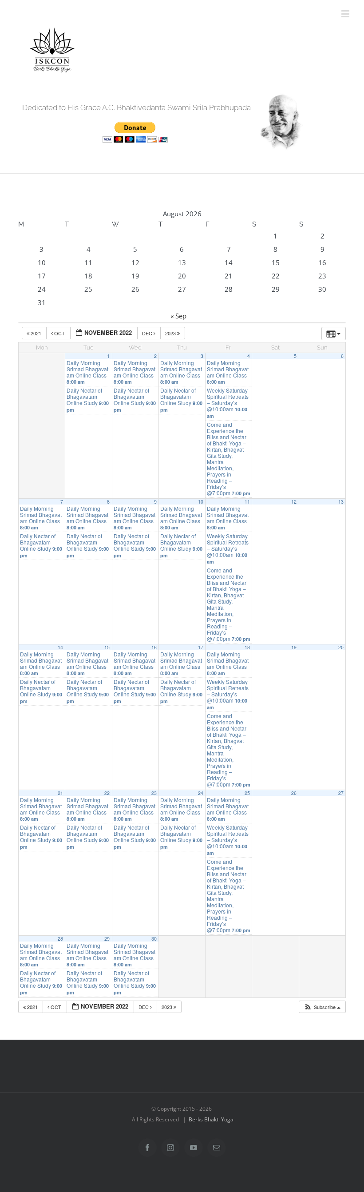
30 (154, 938)
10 (200, 501)
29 (107, 938)
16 (154, 647)
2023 (171, 333)
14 (60, 647)
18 (247, 647)
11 (247, 501)
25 (247, 793)
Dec (148, 333)
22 (107, 793)
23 (154, 793)
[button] (322, 1007)
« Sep (178, 315)
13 (341, 501)
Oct (59, 333)
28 (60, 938)
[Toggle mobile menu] (346, 13)
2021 (36, 333)
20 (341, 647)
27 (341, 793)
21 (60, 793)
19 (294, 647)
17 (200, 647)
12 (294, 501)
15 (107, 647)
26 (294, 793)
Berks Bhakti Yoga (211, 1119)
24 (200, 793)
